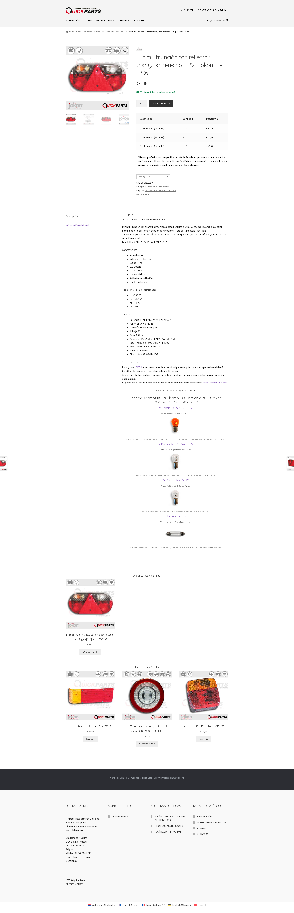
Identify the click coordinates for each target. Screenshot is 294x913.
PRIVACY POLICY (74, 884)
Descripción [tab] (72, 216)
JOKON (138, 367)
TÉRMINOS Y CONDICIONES (169, 825)
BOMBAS (124, 20)
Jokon (146, 194)
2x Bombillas (171, 480)
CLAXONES (139, 20)
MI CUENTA (186, 10)
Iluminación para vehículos (88, 31)
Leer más (90, 739)
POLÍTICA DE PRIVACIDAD (168, 831)
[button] (124, 50)
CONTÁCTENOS (120, 816)
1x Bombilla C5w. (175, 516)
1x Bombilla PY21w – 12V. (175, 408)
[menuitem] (101, 905)
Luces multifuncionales (112, 31)
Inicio (71, 31)
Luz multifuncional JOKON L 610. (160, 190)
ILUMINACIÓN (73, 20)
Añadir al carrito (161, 103)
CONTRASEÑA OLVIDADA (212, 10)
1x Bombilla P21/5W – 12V (175, 444)
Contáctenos (72, 856)
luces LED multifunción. (215, 382)
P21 (183, 480)
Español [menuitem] (202, 905)
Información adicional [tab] (77, 225)
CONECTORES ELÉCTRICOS (100, 20)
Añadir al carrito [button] (90, 652)
